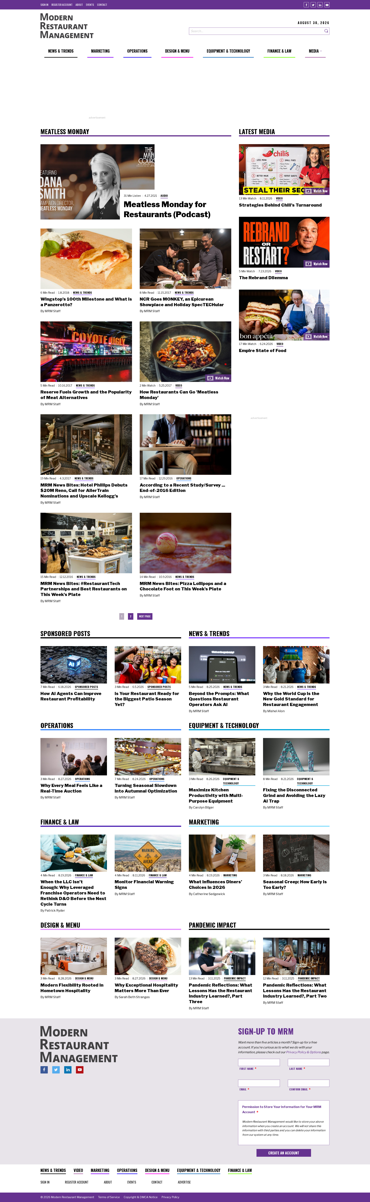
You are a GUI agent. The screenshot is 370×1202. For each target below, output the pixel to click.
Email (243, 1089)
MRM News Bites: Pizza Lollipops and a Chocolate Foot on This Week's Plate (183, 586)
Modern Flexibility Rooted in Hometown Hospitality (71, 987)
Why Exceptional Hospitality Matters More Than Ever (146, 987)
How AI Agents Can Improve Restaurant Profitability (70, 696)
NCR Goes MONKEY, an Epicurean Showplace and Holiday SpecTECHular (182, 301)
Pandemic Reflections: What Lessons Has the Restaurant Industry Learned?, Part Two (295, 990)
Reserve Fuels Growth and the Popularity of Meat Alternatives (86, 394)
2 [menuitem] (130, 616)
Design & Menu (84, 978)
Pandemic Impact (235, 978)
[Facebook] (306, 4)
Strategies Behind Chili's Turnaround (280, 205)
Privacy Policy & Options (303, 1052)
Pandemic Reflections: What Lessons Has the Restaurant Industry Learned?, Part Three (220, 993)
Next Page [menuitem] (145, 616)
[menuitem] (44, 5)
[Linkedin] (320, 4)
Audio (164, 195)
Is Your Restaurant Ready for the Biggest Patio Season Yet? (147, 699)
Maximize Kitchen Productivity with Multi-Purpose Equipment (216, 795)
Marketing (230, 875)
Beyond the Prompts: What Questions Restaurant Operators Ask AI (219, 699)
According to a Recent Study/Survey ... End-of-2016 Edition (182, 487)
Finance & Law (84, 875)
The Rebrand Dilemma (263, 277)
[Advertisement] (185, 89)
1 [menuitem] (121, 616)
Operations (183, 478)
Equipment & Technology (231, 781)
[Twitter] (313, 4)
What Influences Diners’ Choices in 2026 (215, 884)
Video (178, 385)
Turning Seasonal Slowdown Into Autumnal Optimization (146, 788)
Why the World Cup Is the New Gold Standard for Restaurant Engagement (291, 699)
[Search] (326, 31)
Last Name (295, 1069)
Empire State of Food (262, 350)
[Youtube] (327, 4)
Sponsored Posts (86, 687)
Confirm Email (298, 1089)
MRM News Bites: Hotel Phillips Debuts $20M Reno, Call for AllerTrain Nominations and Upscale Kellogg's (84, 490)
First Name (247, 1069)
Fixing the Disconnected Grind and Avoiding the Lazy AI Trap (294, 795)
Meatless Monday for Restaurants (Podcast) (167, 209)
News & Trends (82, 292)
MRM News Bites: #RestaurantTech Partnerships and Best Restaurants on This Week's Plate (83, 589)
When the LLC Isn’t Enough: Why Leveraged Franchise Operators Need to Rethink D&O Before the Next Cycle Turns (73, 893)
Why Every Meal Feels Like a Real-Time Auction (71, 788)
